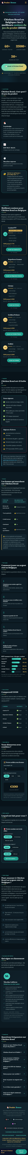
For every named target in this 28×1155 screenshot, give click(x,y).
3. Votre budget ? (8, 851)
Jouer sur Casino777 (14, 249)
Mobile (7, 847)
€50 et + (15, 854)
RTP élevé (8, 837)
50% (13, 776)
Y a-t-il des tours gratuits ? (12, 1087)
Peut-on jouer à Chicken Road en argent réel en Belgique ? (11, 1059)
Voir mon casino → (11, 858)
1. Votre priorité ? (8, 834)
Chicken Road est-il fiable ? (12, 1052)
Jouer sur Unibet (14, 360)
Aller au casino (21, 1151)
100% (6, 776)
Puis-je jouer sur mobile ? (11, 1074)
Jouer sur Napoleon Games (14, 276)
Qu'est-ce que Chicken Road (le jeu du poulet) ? (12, 1045)
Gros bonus (17, 837)
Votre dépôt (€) (8, 765)
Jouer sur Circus (14, 305)
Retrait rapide (9, 840)
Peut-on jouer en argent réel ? (12, 1080)
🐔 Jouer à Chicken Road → (14, 67)
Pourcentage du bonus (10, 773)
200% (6, 779)
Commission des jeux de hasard (14, 1132)
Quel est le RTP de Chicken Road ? (12, 1067)
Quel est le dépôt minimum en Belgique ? (12, 1093)
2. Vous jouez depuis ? (10, 844)
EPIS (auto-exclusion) (8, 1135)
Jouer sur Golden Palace (14, 334)
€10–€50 (7, 854)
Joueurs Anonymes (21, 1135)
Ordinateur (15, 847)
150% (19, 776)
